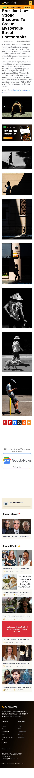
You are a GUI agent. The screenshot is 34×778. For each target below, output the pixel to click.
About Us (20, 744)
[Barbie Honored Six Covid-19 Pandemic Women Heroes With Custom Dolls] (17, 566)
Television (4, 736)
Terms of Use (22, 741)
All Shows (4, 752)
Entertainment (6, 741)
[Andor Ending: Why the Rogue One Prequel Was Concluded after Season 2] (17, 685)
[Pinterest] (5, 430)
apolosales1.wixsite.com (12, 99)
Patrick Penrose (8, 41)
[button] (30, 3)
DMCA (19, 738)
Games (4, 749)
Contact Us (21, 747)
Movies (4, 738)
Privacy (20, 736)
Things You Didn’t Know (8, 747)
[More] (29, 430)
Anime (3, 744)
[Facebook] (14, 430)
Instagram (6, 101)
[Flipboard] (10, 430)
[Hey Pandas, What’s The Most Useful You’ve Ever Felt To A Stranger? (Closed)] (17, 637)
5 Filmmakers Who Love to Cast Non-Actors (16, 544)
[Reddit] (24, 430)
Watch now (27, 7)
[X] (19, 430)
